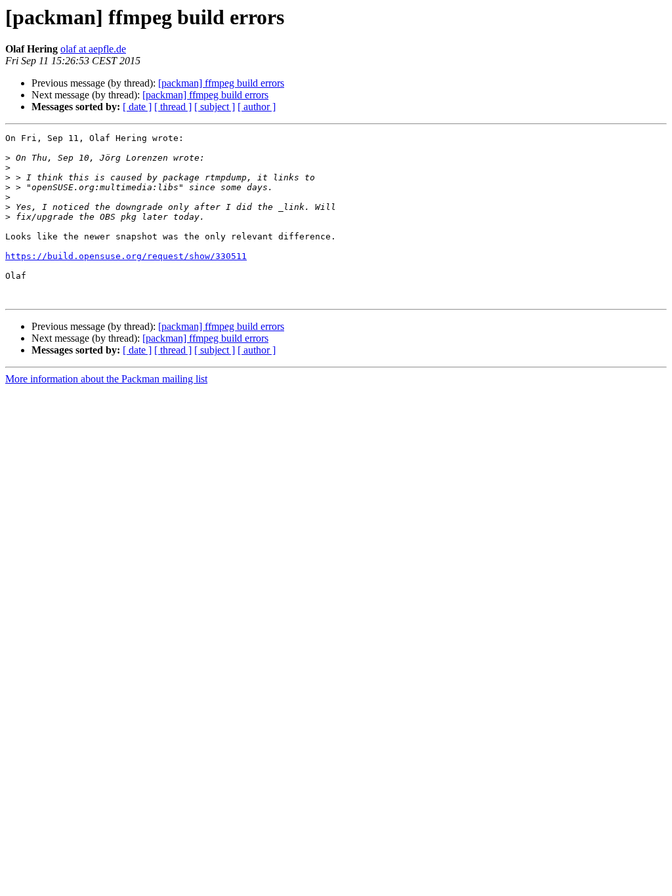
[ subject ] (214, 106)
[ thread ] (173, 106)
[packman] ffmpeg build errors (221, 83)
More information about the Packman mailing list (106, 378)
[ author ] (257, 106)
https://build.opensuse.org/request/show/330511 (126, 256)
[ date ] (137, 106)
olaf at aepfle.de (93, 48)
